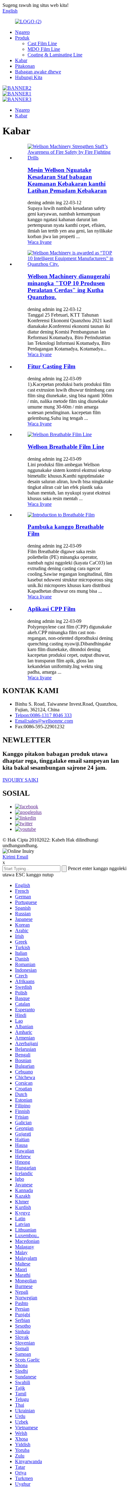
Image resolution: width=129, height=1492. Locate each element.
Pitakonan (25, 66)
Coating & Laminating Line (55, 54)
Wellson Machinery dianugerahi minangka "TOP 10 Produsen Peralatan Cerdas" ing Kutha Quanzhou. (69, 286)
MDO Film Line (44, 49)
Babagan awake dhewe (38, 71)
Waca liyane (40, 242)
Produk (22, 37)
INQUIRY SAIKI (20, 780)
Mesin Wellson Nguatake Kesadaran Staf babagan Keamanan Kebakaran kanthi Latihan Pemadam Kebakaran (67, 180)
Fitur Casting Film (51, 366)
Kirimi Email (15, 856)
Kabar (21, 60)
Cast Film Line (42, 43)
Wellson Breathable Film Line (66, 446)
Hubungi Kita (28, 77)
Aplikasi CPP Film (51, 609)
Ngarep (22, 32)
